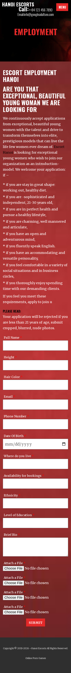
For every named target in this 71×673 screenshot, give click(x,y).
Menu (62, 7)
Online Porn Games (35, 658)
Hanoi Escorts (38, 648)
